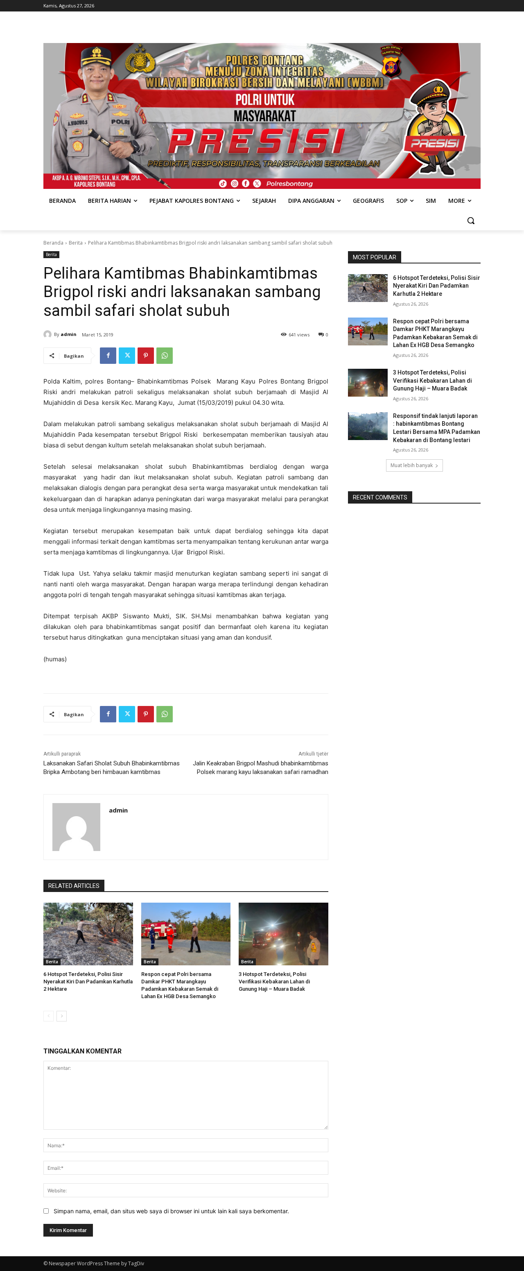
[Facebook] (108, 355)
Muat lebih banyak (412, 465)
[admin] (48, 334)
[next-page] (61, 1016)
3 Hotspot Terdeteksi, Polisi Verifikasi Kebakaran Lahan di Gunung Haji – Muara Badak (274, 981)
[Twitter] (127, 355)
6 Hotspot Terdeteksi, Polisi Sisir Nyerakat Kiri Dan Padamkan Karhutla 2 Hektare (88, 981)
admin (69, 334)
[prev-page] (48, 1016)
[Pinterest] (146, 355)
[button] (471, 220)
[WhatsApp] (164, 355)
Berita (76, 242)
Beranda (53, 242)
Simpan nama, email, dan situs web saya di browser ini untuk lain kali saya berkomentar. (171, 1210)
